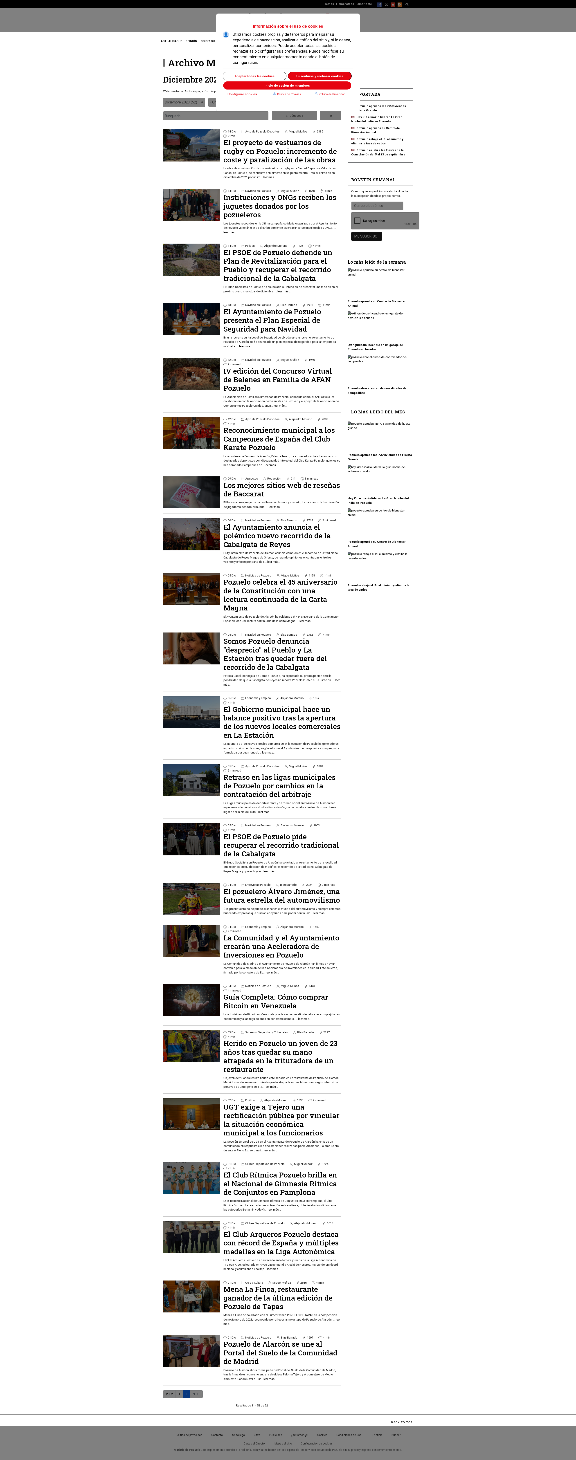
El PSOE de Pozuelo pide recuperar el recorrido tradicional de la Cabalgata (281, 845)
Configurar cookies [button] (243, 94)
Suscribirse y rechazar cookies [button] (319, 76)
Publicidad (275, 1435)
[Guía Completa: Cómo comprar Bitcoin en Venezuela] (191, 1000)
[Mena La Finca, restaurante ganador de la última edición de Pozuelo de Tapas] (191, 1296)
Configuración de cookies (317, 1443)
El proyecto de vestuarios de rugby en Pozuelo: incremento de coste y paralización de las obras (280, 150)
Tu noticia (376, 1435)
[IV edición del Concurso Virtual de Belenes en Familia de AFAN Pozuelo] (191, 374)
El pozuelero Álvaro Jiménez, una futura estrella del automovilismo (281, 895)
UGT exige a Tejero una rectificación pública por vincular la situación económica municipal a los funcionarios (281, 1119)
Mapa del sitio (283, 1443)
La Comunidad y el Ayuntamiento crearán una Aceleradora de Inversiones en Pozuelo (281, 946)
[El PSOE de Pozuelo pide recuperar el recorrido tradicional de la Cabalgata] (191, 839)
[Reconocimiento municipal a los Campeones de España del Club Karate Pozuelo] (191, 433)
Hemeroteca (345, 4)
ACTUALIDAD (169, 41)
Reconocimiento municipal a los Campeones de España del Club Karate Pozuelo (279, 438)
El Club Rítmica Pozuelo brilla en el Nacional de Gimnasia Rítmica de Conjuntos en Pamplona (280, 1183)
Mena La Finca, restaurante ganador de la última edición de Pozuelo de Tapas (278, 1297)
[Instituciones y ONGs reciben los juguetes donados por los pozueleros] (191, 205)
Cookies (322, 1435)
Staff (257, 1435)
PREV (169, 1394)
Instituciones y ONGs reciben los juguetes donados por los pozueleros (279, 205)
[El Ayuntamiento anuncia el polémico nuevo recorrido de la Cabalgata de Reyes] (191, 534)
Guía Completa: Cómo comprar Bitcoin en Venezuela (275, 1001)
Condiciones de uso (348, 1435)
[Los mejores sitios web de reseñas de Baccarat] (191, 492)
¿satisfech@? (299, 1435)
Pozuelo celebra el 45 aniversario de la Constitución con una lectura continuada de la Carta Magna (280, 594)
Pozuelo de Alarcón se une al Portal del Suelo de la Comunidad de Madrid (280, 1352)
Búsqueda (296, 115)
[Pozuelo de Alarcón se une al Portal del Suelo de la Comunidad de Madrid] (191, 1351)
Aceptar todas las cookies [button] (254, 76)
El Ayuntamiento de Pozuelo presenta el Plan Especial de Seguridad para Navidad (272, 320)
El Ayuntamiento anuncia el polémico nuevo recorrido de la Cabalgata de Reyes (277, 535)
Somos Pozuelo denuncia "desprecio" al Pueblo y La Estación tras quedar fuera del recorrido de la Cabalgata (275, 654)
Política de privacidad (189, 1435)
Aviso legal (238, 1435)
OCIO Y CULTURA (212, 41)
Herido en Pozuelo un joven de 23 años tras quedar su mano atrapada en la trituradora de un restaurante (280, 1056)
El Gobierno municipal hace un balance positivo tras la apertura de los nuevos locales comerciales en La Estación (281, 722)
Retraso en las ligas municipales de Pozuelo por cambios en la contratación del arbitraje (279, 785)
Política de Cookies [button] (289, 94)
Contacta (217, 1435)
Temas (329, 4)
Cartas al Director (255, 1443)
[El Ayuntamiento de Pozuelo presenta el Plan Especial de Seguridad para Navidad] (191, 319)
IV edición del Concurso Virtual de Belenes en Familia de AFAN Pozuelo (277, 379)
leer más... (269, 177)
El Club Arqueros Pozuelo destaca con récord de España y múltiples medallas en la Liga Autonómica (281, 1242)
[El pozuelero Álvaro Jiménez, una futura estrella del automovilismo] (191, 899)
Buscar (396, 1435)
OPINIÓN (191, 41)
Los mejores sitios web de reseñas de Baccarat (281, 489)
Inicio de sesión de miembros (287, 85)
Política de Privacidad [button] (332, 94)
